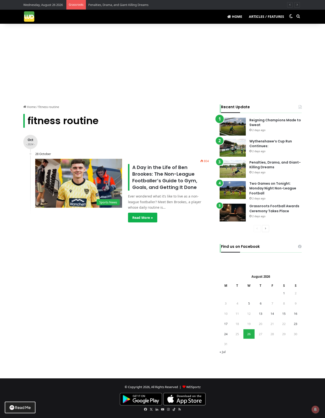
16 (295, 313)
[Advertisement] (162, 64)
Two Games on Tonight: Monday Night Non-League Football (272, 188)
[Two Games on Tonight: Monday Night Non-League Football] (233, 190)
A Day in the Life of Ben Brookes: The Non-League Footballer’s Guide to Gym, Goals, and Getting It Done (164, 177)
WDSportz (193, 387)
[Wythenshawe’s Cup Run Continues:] (233, 148)
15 (284, 313)
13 (260, 313)
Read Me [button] (23, 407)
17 (225, 324)
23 (295, 324)
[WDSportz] (29, 16)
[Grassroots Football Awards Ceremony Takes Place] (233, 212)
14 (272, 313)
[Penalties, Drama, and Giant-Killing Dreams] (233, 169)
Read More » (142, 217)
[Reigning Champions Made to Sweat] (233, 127)
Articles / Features (266, 16)
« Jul (223, 352)
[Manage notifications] (315, 409)
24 (225, 334)
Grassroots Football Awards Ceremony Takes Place (274, 208)
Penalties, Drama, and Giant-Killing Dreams (118, 5)
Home (236, 16)
